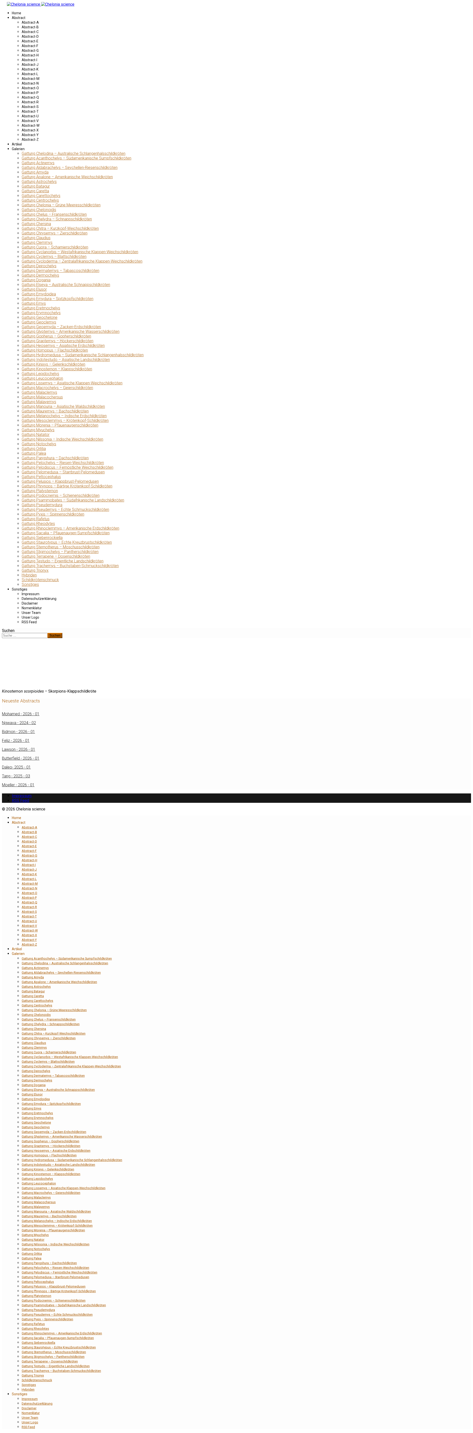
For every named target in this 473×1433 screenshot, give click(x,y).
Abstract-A (30, 22)
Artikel (17, 144)
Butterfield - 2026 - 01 (20, 758)
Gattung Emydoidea (39, 294)
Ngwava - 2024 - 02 (19, 722)
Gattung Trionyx (35, 570)
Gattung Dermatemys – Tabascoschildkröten (60, 270)
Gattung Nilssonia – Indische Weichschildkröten (62, 439)
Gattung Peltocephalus (41, 476)
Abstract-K (30, 69)
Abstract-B (30, 27)
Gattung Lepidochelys (40, 373)
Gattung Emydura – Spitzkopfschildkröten (57, 298)
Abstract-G (30, 51)
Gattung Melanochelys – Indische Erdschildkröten (64, 415)
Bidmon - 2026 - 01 (18, 731)
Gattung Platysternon (40, 490)
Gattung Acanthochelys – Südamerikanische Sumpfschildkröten (76, 158)
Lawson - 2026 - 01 (18, 749)
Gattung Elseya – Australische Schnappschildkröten (66, 284)
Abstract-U (30, 116)
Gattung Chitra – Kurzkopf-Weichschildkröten (60, 228)
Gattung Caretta (35, 191)
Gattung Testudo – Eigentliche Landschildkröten (62, 561)
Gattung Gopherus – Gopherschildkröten (56, 336)
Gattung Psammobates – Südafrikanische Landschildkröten (73, 500)
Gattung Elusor (34, 289)
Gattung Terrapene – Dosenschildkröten (56, 556)
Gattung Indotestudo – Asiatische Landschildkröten (66, 359)
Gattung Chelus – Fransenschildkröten (54, 214)
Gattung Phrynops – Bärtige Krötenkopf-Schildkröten (67, 486)
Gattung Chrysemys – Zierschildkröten (54, 233)
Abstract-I (29, 60)
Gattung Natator (36, 434)
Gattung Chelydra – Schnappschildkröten (57, 219)
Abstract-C (30, 32)
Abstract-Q (30, 97)
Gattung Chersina (36, 223)
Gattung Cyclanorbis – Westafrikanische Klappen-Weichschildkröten (80, 252)
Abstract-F (30, 46)
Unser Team (31, 613)
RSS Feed (29, 622)
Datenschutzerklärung (39, 599)
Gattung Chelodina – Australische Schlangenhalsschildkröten (73, 153)
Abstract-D (30, 36)
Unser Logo (30, 617)
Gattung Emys (34, 303)
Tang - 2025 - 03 (16, 776)
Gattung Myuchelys (38, 430)
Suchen (8, 630)
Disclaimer (30, 603)
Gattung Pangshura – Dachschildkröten (55, 458)
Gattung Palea (34, 453)
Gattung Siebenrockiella (42, 537)
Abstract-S (30, 107)
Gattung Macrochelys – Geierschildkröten (57, 387)
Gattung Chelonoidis (39, 209)
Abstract (18, 18)
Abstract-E (30, 41)
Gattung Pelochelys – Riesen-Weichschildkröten (63, 462)
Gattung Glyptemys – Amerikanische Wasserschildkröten (70, 331)
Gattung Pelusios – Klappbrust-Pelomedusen (60, 481)
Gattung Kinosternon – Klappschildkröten (57, 369)
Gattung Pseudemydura (42, 504)
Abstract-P (30, 93)
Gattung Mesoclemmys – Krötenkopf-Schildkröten (65, 420)
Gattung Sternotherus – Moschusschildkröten (61, 547)
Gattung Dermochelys (40, 275)
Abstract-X (30, 130)
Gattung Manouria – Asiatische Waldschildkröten (63, 406)
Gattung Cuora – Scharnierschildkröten (55, 247)
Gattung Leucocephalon (42, 378)
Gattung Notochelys (39, 444)
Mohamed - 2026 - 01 (20, 714)
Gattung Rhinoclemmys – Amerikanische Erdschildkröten (70, 528)
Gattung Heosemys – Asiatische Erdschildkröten (63, 345)
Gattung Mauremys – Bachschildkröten (55, 411)
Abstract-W (30, 125)
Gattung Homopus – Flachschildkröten (55, 350)
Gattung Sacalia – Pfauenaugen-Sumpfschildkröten (66, 533)
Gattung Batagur (36, 186)
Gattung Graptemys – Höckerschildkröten (57, 341)
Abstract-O (30, 88)
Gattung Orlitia (34, 448)
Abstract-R (30, 102)
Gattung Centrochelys (40, 200)
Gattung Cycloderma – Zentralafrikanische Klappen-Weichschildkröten (82, 261)
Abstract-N (30, 83)
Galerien (18, 149)
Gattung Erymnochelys (41, 312)
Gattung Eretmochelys (41, 308)
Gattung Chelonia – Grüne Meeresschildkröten (61, 205)
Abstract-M (30, 79)
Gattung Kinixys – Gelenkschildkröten (53, 364)
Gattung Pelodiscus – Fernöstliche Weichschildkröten (67, 467)
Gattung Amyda (35, 172)
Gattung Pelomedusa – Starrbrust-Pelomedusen (63, 472)
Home (16, 13)
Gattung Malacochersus (42, 397)
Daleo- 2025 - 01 (16, 767)
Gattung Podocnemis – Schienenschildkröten (61, 495)
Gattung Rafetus (36, 519)
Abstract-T (30, 111)
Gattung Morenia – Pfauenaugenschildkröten (60, 425)
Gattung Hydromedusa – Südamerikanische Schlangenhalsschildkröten (83, 355)
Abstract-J (30, 65)
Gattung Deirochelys (39, 266)
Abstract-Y (30, 135)
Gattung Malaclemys (39, 392)
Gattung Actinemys (38, 163)
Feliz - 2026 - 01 (16, 740)
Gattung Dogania (36, 280)
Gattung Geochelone (39, 317)
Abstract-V (30, 121)
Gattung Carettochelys (41, 195)
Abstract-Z (30, 140)
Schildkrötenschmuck (40, 579)
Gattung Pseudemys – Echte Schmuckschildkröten (65, 509)
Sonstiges (30, 584)
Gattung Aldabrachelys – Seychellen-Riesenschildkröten (70, 167)
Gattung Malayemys (39, 401)
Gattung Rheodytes (38, 523)
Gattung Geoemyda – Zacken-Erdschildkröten (61, 326)
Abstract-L (30, 74)
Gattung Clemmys (37, 242)
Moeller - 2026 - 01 (18, 785)
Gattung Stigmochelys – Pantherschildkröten (60, 551)
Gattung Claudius (36, 237)
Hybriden (29, 575)
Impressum (30, 594)
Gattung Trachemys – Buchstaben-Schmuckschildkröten (70, 565)
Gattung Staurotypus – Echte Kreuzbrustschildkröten (67, 542)
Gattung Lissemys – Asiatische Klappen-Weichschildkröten (72, 383)
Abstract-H (30, 55)
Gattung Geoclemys (39, 322)
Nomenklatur (32, 608)
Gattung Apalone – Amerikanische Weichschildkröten (67, 177)
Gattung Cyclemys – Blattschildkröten (54, 256)
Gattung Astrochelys (39, 181)
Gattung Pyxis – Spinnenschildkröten (53, 514)
